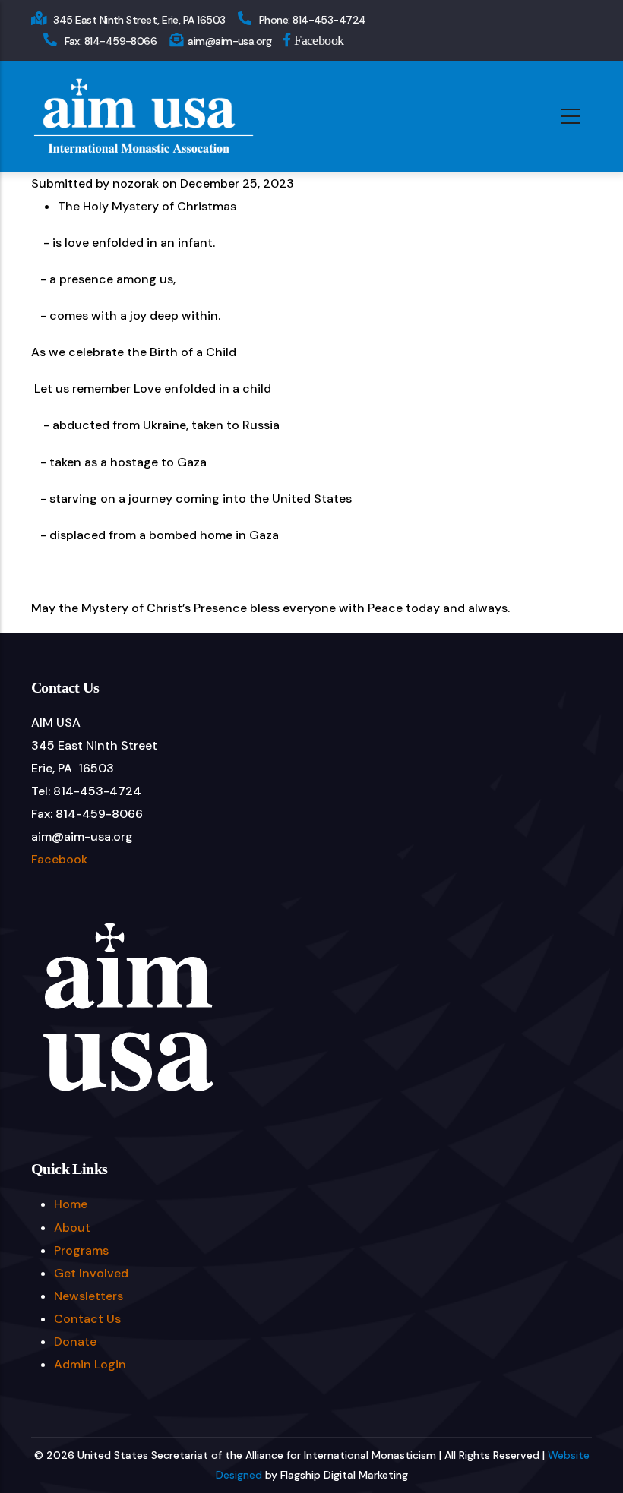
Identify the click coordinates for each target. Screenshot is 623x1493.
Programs (81, 1250)
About (72, 1228)
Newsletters (88, 1296)
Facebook (317, 39)
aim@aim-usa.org (229, 41)
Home (70, 1204)
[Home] (143, 116)
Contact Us (87, 1319)
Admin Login (90, 1364)
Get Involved (91, 1273)
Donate (75, 1341)
